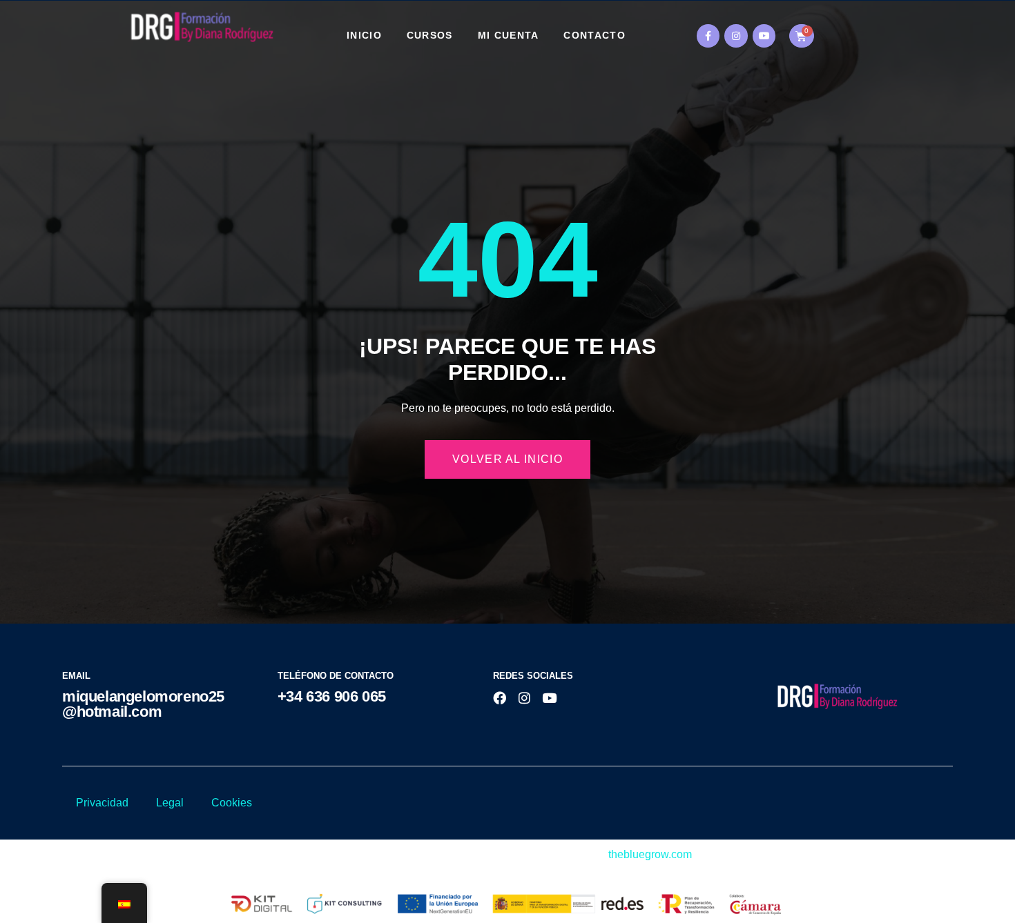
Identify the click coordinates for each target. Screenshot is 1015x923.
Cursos (430, 35)
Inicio (364, 35)
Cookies (231, 802)
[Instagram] (736, 36)
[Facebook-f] (708, 36)
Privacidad (102, 802)
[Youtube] (764, 36)
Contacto (594, 35)
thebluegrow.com (650, 854)
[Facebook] (499, 697)
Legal (170, 802)
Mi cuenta (508, 35)
